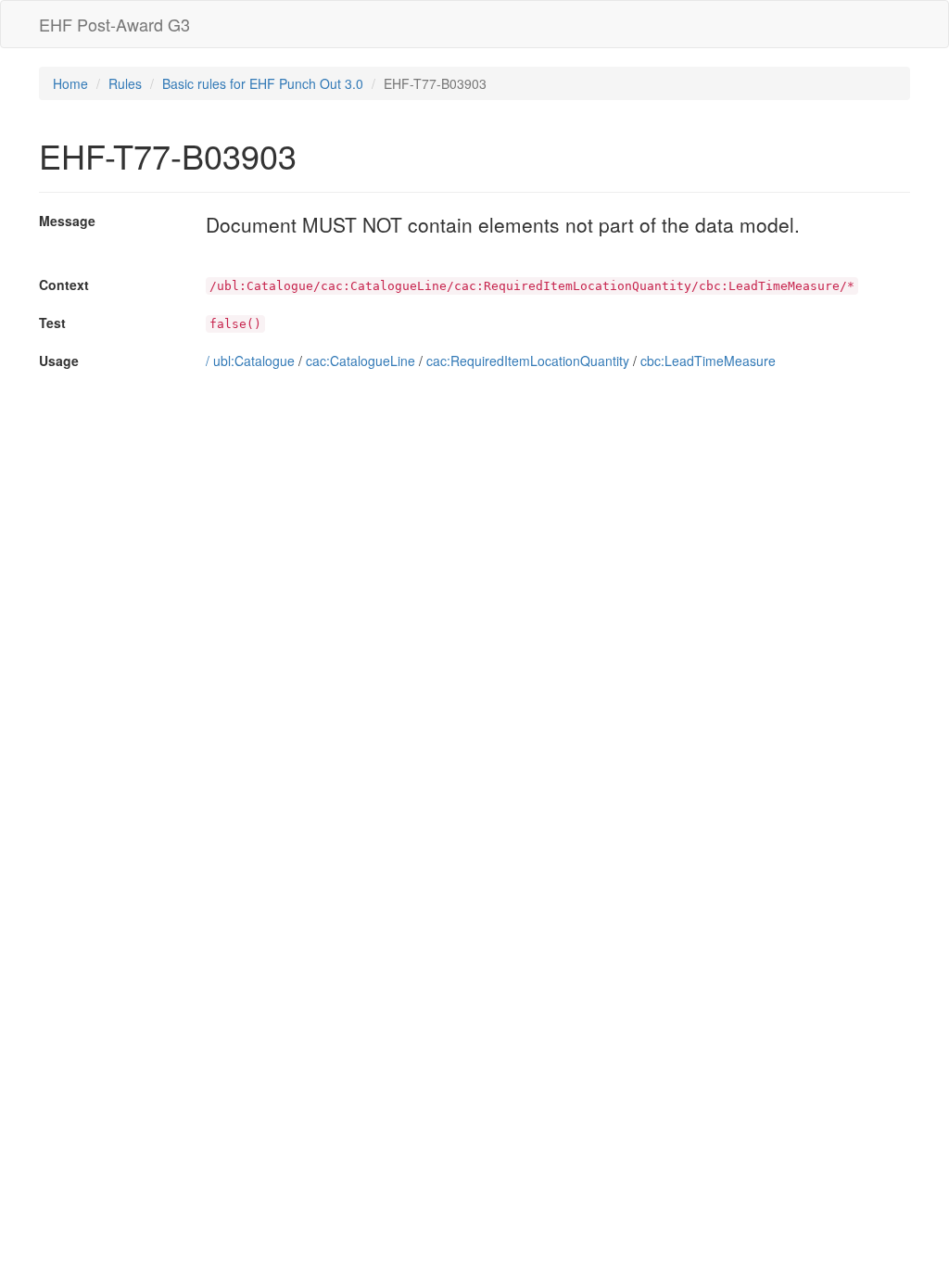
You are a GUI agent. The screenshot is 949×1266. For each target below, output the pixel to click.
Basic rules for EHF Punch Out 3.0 (262, 83)
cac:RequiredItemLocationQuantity (527, 360)
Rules (125, 83)
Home (70, 83)
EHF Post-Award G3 (114, 24)
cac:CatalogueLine (360, 360)
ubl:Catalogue (254, 360)
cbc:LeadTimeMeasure (708, 360)
